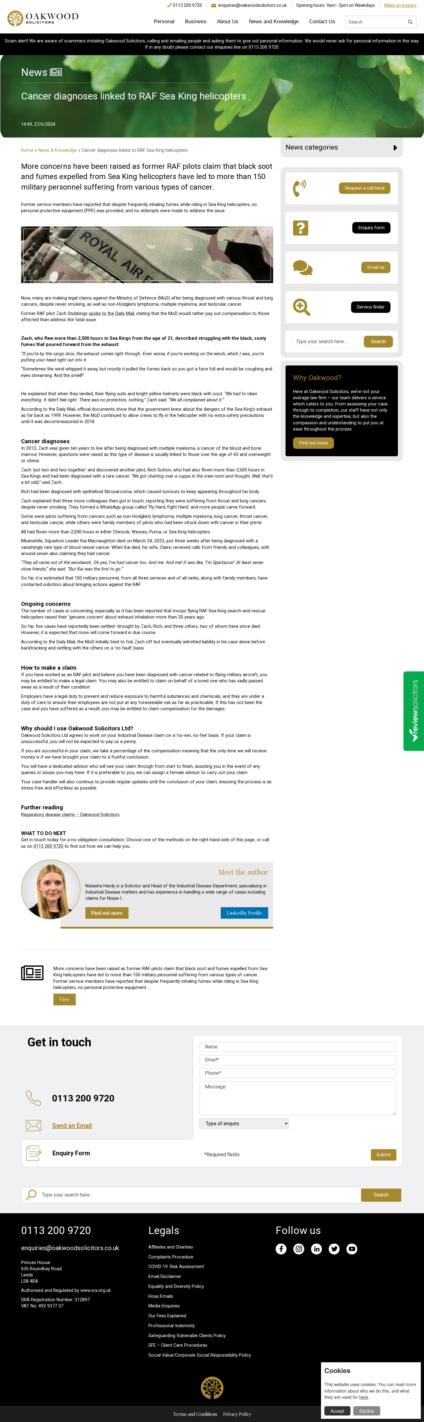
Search (378, 341)
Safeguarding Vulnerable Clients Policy (187, 1335)
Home (27, 150)
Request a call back (365, 188)
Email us (376, 267)
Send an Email (72, 1125)
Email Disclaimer (164, 1276)
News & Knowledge (57, 150)
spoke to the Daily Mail (111, 313)
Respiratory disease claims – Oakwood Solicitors (70, 814)
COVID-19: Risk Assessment (176, 1266)
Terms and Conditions (195, 1414)
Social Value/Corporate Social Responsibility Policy (199, 1355)
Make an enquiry (400, 5)
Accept (337, 1410)
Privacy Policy (237, 1414)
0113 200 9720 (187, 5)
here (363, 1397)
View (64, 999)
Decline (366, 1410)
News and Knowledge (274, 21)
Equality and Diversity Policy (176, 1286)
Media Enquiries (164, 1306)
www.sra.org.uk (95, 1290)
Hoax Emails (160, 1296)
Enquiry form (371, 227)
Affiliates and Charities (170, 1247)
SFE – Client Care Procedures (177, 1345)
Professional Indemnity (171, 1325)
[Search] (410, 22)
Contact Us (322, 21)
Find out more (107, 913)
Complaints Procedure (170, 1257)
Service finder (371, 307)
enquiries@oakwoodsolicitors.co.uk (252, 5)
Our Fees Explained (167, 1316)
